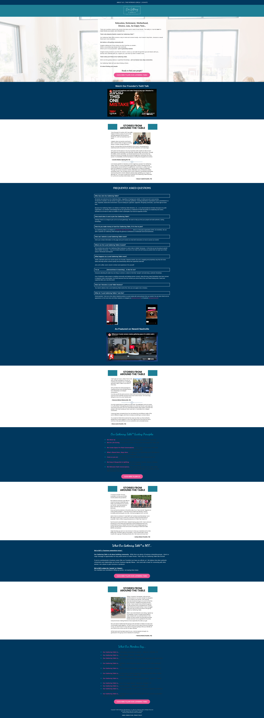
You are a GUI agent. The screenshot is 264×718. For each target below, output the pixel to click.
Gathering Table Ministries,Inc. (124, 230)
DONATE (145, 2)
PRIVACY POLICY (138, 715)
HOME (123, 715)
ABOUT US (120, 2)
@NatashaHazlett (136, 298)
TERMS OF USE (129, 715)
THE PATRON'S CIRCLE (132, 2)
